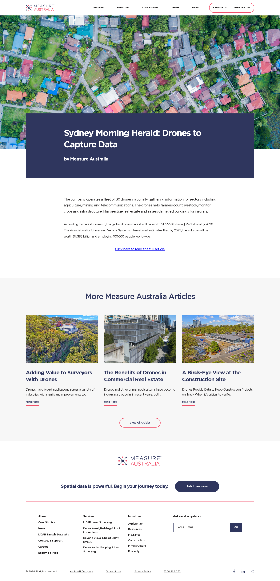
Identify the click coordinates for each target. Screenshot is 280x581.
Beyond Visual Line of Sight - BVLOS (101, 540)
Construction (136, 540)
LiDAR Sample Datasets (53, 534)
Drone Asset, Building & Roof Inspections (101, 530)
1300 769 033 (242, 7)
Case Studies (150, 7)
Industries (123, 7)
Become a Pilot (48, 553)
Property (133, 551)
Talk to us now (197, 486)
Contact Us (219, 7)
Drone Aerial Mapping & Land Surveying (101, 549)
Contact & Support (50, 540)
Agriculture (135, 523)
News (195, 7)
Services (98, 7)
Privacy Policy (142, 571)
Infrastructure (137, 546)
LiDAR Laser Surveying (97, 522)
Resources (134, 529)
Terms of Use (113, 571)
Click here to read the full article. (140, 249)
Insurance (134, 535)
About (175, 7)
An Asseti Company (81, 571)
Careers (43, 547)
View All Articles (140, 422)
